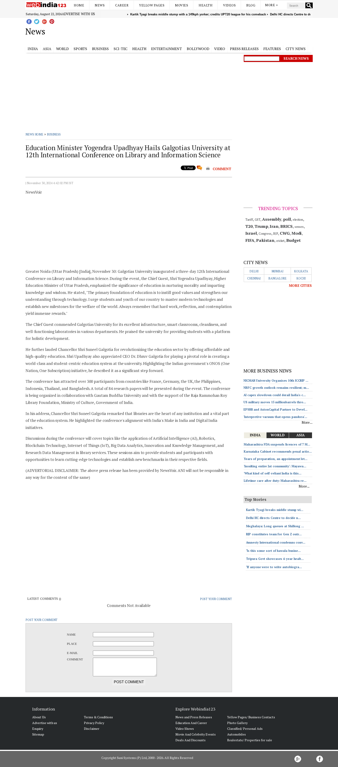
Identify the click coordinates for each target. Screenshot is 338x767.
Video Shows (184, 728)
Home (79, 5)
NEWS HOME (34, 134)
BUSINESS (54, 134)
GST (258, 219)
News (100, 5)
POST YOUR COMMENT (216, 599)
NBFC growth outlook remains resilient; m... (276, 388)
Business (100, 48)
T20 (249, 226)
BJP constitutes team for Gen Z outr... (274, 534)
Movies (181, 5)
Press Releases (244, 48)
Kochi (301, 278)
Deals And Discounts (190, 740)
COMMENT (222, 168)
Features (272, 48)
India (33, 48)
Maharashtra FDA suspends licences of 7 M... (277, 444)
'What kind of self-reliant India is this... (272, 473)
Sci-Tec (120, 48)
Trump (261, 226)
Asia (47, 48)
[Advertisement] (192, 30)
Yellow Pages (151, 5)
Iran (274, 226)
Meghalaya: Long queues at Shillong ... (275, 526)
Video (219, 48)
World (62, 48)
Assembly (271, 219)
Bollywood (198, 48)
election (298, 219)
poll (287, 219)
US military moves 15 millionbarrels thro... (274, 402)
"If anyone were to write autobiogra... (274, 567)
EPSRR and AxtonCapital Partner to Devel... (275, 409)
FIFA (250, 240)
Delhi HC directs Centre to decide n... (273, 518)
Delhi (254, 271)
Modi (297, 233)
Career (122, 5)
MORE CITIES (300, 285)
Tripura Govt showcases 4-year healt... (275, 559)
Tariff (249, 219)
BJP (275, 233)
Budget (293, 240)
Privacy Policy (94, 723)
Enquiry (37, 728)
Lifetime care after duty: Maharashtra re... (275, 481)
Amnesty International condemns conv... (275, 542)
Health (205, 5)
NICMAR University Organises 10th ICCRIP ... (275, 380)
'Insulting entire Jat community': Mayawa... (275, 466)
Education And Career (191, 723)
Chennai (254, 278)
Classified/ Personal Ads (245, 728)
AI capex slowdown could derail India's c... (274, 395)
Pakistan (265, 240)
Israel (251, 233)
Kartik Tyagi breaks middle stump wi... (274, 510)
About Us (39, 717)
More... (307, 422)
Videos (229, 5)
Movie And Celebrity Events (195, 734)
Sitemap (38, 734)
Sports (80, 48)
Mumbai (278, 271)
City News (295, 48)
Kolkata (301, 271)
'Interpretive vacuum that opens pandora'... (275, 417)
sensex (299, 227)
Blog (250, 5)
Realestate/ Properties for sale (249, 740)
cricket (280, 241)
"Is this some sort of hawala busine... (273, 551)
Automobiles (236, 734)
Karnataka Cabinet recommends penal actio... (278, 451)
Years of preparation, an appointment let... (275, 459)
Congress (265, 233)
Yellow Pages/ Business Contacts (251, 717)
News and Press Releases (193, 717)
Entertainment (166, 48)
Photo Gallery (237, 723)
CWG (285, 233)
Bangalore (277, 278)
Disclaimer (91, 728)
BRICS (286, 226)
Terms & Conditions (98, 717)
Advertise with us (78, 13)
